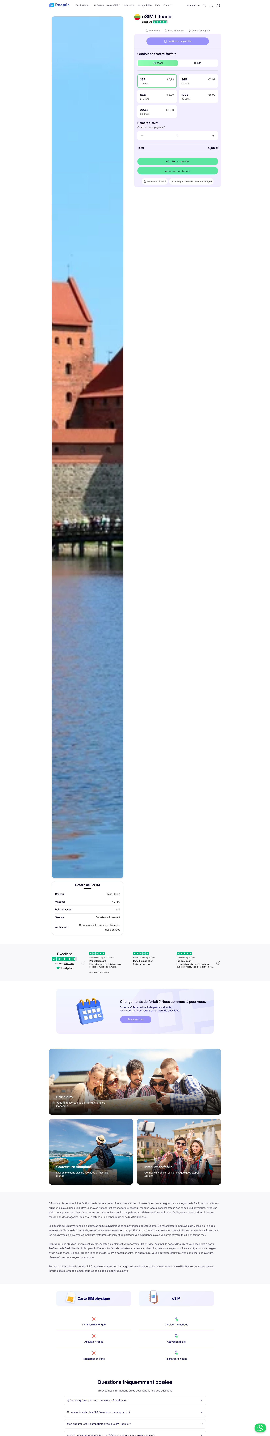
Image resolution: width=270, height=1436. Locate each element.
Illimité (197, 63)
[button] (83, 5)
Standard (158, 63)
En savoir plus (136, 1019)
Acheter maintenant (177, 171)
